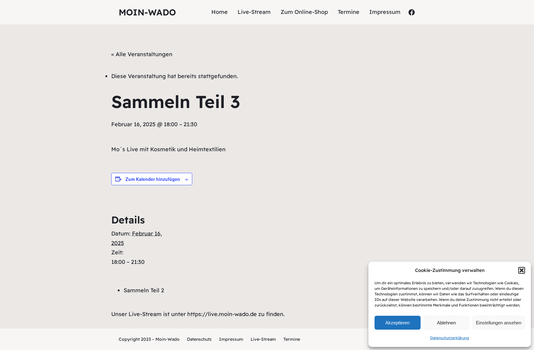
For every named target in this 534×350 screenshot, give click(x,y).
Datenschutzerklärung (449, 337)
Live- (256, 339)
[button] (522, 270)
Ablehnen (446, 322)
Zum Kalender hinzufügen (152, 179)
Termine (291, 339)
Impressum (231, 339)
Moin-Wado (147, 12)
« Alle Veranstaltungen (141, 54)
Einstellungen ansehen (498, 322)
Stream (268, 339)
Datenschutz (199, 339)
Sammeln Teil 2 (144, 290)
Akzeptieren (397, 322)
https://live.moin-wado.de (222, 314)
